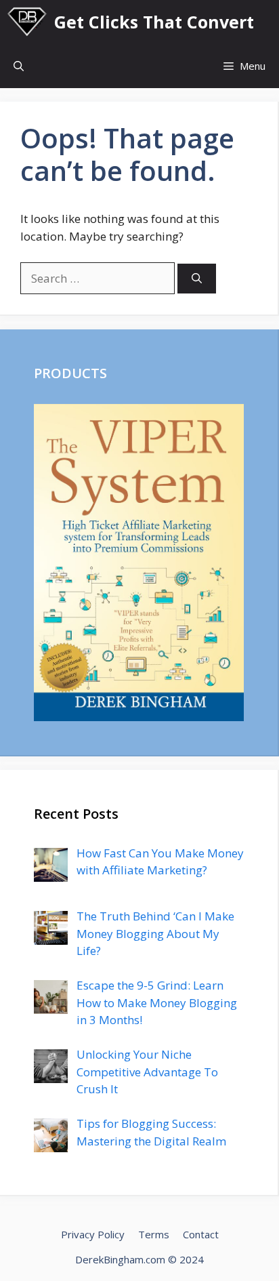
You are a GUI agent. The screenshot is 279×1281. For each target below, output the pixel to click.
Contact (201, 1234)
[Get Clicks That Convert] (27, 22)
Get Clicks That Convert (154, 21)
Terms (153, 1234)
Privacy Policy (93, 1234)
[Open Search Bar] (18, 66)
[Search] (196, 279)
